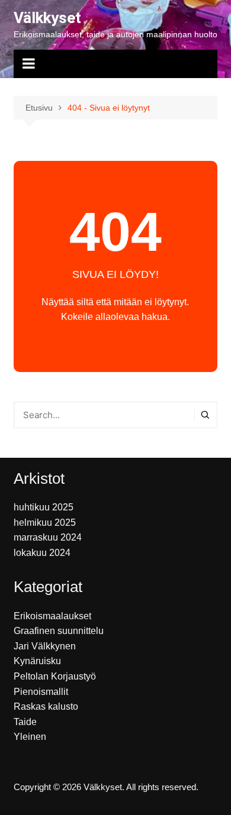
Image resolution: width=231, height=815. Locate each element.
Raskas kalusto (46, 706)
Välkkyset (47, 18)
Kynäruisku (37, 661)
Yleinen (30, 737)
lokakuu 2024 (42, 553)
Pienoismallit (41, 692)
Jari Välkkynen (45, 646)
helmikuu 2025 (45, 523)
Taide (25, 722)
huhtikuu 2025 (43, 507)
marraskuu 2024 (48, 537)
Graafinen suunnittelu (59, 631)
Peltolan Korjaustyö (55, 676)
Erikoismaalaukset (52, 616)
